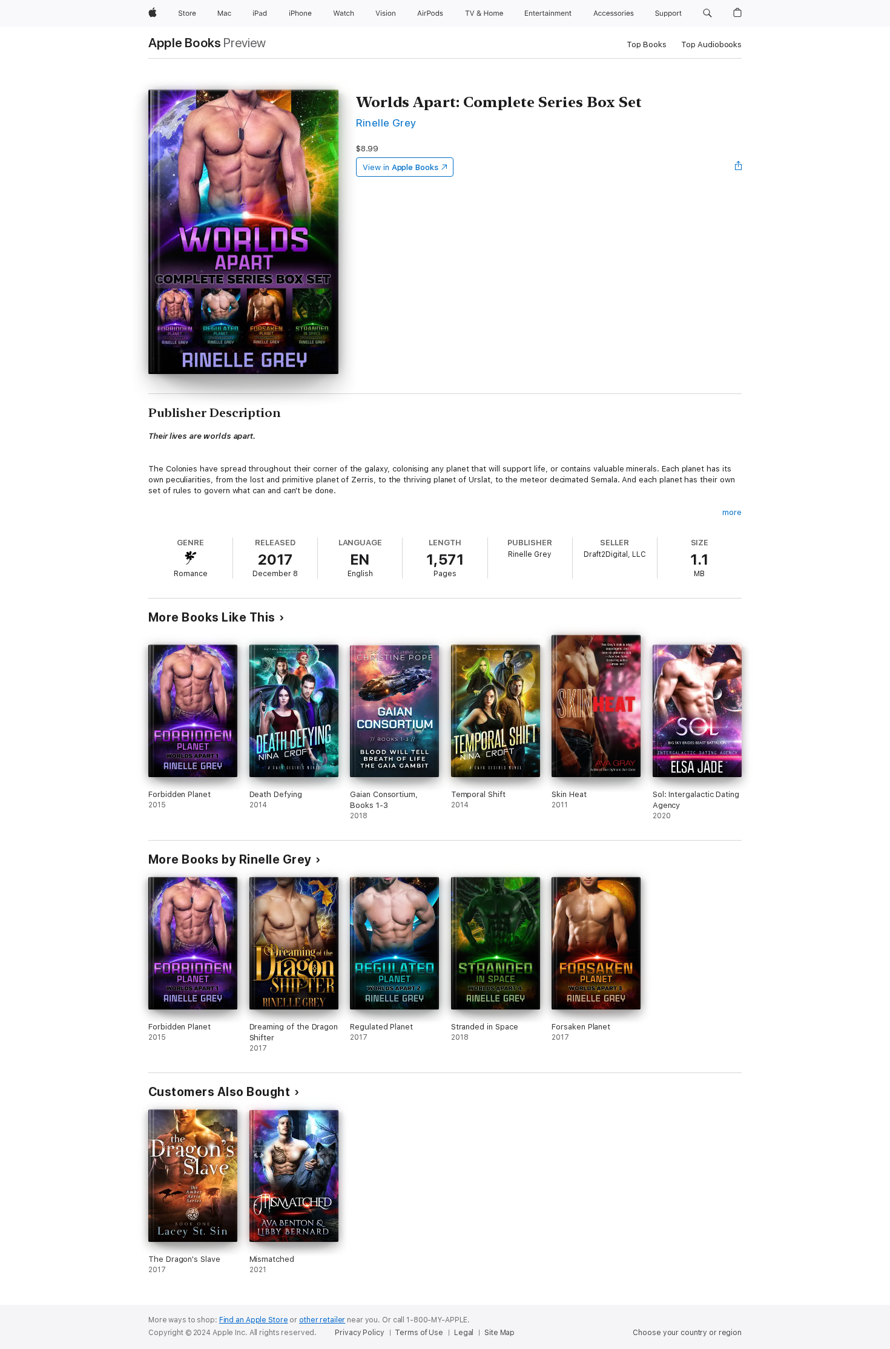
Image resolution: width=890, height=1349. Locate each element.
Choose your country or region (687, 1332)
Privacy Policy (359, 1332)
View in (400, 167)
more (732, 512)
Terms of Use (419, 1332)
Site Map (499, 1332)
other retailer (322, 1320)
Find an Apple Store (253, 1320)
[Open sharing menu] (739, 167)
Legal (463, 1332)
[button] (707, 13)
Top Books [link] (647, 44)
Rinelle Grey (386, 122)
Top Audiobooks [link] (711, 44)
